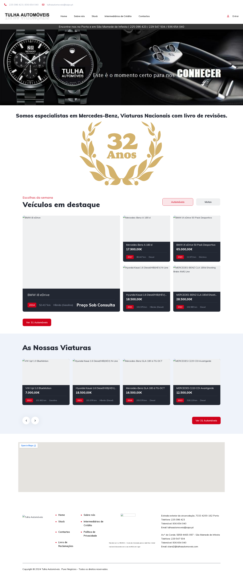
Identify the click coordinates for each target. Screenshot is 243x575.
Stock (95, 16)
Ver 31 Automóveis (37, 322)
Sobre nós (79, 16)
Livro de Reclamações (65, 544)
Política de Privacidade (90, 533)
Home (64, 16)
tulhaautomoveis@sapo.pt (59, 4)
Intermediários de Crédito (118, 16)
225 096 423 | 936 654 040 (24, 4)
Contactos (144, 16)
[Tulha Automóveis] (27, 16)
